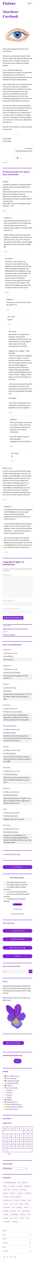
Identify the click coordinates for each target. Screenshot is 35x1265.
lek (16, 1204)
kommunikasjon (15, 1197)
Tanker (5, 1243)
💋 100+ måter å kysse (11, 1076)
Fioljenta (5, 162)
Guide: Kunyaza (10, 732)
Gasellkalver (9, 656)
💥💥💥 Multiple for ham (12, 1104)
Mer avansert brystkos (12, 672)
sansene (13, 1211)
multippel (6, 1207)
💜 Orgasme (8, 1085)
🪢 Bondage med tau (11, 1109)
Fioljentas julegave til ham (24, 151)
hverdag (12, 1193)
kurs (29, 1200)
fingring (15, 1189)
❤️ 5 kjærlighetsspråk (11, 1081)
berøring (24, 1182)
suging (5, 1218)
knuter (5, 1197)
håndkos (28, 1193)
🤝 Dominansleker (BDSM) (13, 1107)
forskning (23, 1189)
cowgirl (19, 1186)
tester (22, 1218)
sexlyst (5, 1214)
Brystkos (8, 691)
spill (28, 1214)
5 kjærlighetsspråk (9, 1182)
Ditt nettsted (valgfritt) (11, 608)
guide (5, 1193)
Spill (4, 1247)
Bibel (5, 1186)
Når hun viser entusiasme (13, 712)
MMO (27, 1204)
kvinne (5, 1204)
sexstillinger (14, 1214)
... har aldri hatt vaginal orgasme (16, 892)
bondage (12, 1186)
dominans (6, 1189)
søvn (16, 1218)
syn (11, 1218)
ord (13, 1207)
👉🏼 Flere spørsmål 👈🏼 (18, 914)
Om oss (5, 1251)
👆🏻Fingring (8, 1095)
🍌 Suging (7, 1097)
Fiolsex (9, 3)
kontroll (16, 1200)
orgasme (19, 1207)
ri (30, 1207)
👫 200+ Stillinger (10, 1078)
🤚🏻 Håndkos (8, 1092)
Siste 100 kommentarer (12, 854)
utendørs (6, 1221)
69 (19, 1182)
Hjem (4, 1230)
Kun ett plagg (7, 141)
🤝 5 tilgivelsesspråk (11, 1083)
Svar (4, 210)
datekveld (27, 1186)
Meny (29, 3)
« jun (8, 1154)
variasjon (15, 1221)
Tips (4, 1234)
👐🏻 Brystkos (8, 1090)
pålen (26, 1207)
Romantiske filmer (11, 774)
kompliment (7, 1200)
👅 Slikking (8, 1100)
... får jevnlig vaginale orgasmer (16, 882)
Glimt (4, 1239)
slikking (22, 1214)
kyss (11, 1204)
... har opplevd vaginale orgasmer (17, 885)
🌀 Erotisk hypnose (10, 1102)
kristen (23, 1200)
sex (19, 1211)
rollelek (5, 1211)
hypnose (20, 1193)
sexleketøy (26, 1211)
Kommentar (7, 575)
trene (27, 1218)
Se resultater (17, 909)
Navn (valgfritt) (8, 600)
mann (21, 1204)
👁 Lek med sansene (11, 1088)
